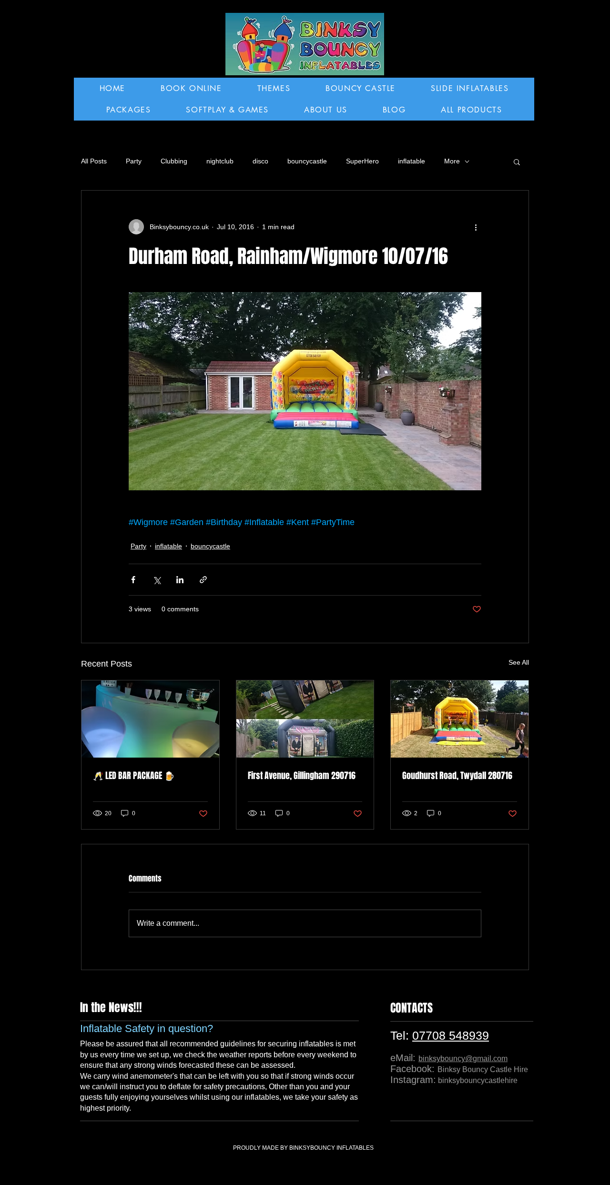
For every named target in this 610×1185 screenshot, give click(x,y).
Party (134, 161)
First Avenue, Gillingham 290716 (302, 776)
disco (260, 161)
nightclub (220, 161)
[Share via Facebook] (133, 579)
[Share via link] (203, 579)
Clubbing (174, 161)
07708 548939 (450, 1035)
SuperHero (362, 161)
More (452, 161)
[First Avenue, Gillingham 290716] (305, 719)
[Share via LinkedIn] (179, 579)
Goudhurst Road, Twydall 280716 (457, 776)
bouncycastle (307, 161)
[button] (516, 161)
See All (518, 662)
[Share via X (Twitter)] (156, 579)
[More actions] (475, 227)
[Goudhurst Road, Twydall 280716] (460, 719)
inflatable (411, 161)
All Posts (94, 161)
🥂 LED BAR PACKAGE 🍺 (133, 776)
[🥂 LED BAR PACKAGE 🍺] (150, 719)
